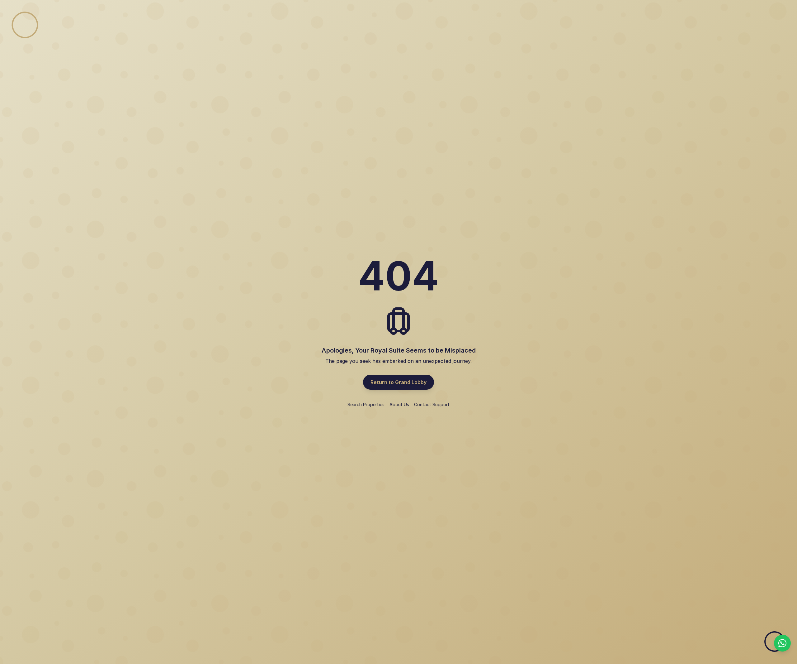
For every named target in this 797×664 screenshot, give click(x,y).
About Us (399, 404)
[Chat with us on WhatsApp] (782, 643)
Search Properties (365, 404)
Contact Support (432, 404)
